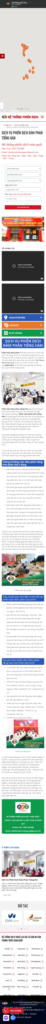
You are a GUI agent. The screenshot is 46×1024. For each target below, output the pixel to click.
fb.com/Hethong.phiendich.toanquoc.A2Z (27, 1002)
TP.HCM (37, 987)
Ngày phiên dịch (11, 185)
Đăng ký (33, 1014)
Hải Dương (36, 955)
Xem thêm (7, 895)
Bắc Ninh (22, 955)
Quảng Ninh (8, 955)
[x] (2, 56)
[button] (18, 929)
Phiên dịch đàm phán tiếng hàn (15, 409)
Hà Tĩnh (36, 974)
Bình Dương (37, 995)
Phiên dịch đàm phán (10, 353)
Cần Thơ (22, 995)
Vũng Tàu (8, 995)
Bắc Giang (22, 968)
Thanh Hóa (8, 974)
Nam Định (8, 961)
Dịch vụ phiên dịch (21, 125)
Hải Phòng (36, 949)
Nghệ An (22, 974)
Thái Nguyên (37, 961)
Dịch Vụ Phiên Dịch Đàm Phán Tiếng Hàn (20, 880)
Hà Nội (8, 949)
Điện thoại (18, 194)
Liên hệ (24, 1014)
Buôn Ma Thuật (9, 988)
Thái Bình (8, 968)
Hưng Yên (22, 949)
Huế (8, 980)
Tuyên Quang (36, 968)
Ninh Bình (22, 961)
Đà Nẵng (22, 980)
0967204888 (15, 1010)
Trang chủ (7, 125)
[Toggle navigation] (42, 117)
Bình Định (37, 980)
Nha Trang (22, 987)
